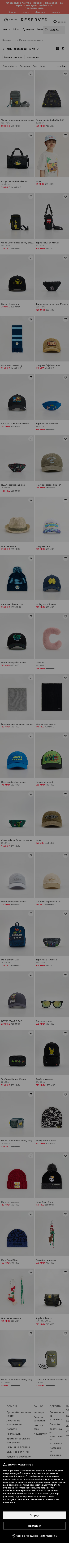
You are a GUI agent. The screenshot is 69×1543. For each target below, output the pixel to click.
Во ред (34, 1515)
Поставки (34, 1525)
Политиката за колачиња (29, 1499)
